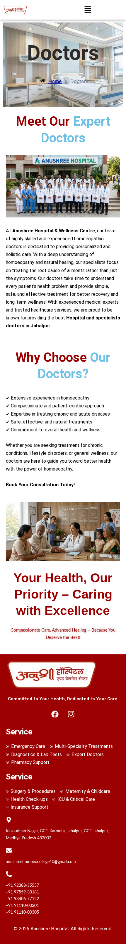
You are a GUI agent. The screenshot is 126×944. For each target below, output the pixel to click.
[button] (88, 10)
